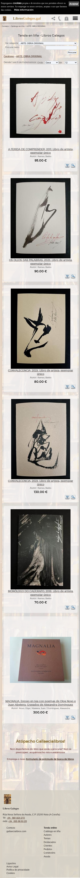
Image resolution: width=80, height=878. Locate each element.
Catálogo (9, 56)
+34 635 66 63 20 (17, 821)
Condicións (49, 853)
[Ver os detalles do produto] (73, 167)
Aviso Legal (12, 867)
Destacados (50, 842)
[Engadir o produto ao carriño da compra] (67, 167)
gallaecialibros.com (16, 831)
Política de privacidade (18, 870)
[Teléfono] (59, 19)
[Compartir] (54, 19)
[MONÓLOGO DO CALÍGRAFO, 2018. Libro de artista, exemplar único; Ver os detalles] (41, 589)
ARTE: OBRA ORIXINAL (36, 26)
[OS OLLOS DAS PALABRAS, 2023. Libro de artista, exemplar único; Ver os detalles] (41, 257)
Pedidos (48, 849)
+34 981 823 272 (16, 817)
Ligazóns (11, 863)
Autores (48, 835)
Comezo (5, 26)
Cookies (11, 873)
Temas (47, 838)
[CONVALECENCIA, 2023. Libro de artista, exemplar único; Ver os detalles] (40, 368)
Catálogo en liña (17, 26)
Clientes (48, 846)
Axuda (47, 856)
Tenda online (50, 828)
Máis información (23, 9)
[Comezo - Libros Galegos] (5, 18)
